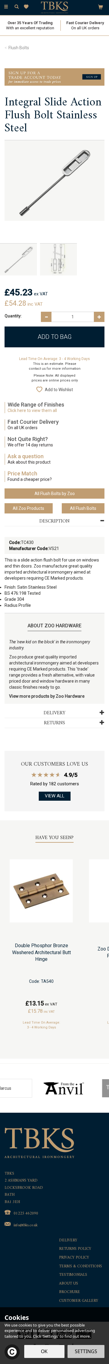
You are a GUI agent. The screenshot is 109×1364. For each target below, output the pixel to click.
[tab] (54, 521)
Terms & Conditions (80, 1266)
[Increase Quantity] (99, 317)
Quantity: (13, 316)
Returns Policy (75, 1249)
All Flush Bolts (83, 508)
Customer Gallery (78, 1301)
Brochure (69, 1292)
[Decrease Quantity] (46, 317)
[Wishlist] (27, 7)
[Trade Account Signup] (54, 76)
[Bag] (100, 7)
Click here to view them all (32, 410)
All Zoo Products (28, 508)
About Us (68, 1284)
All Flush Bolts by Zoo (55, 493)
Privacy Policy (74, 1258)
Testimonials (73, 1275)
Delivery (68, 1240)
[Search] (16, 6)
